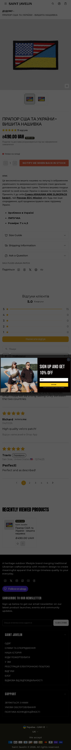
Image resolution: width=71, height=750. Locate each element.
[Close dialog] (68, 359)
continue (53, 384)
